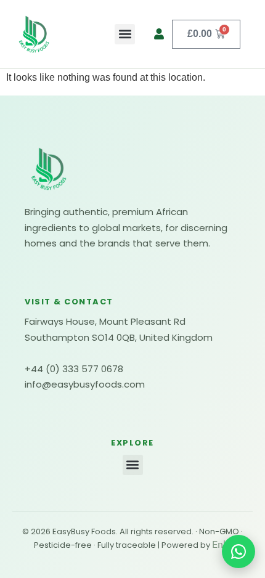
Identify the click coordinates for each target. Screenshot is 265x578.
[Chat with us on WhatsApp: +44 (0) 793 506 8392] (238, 551)
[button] (125, 34)
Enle (221, 544)
